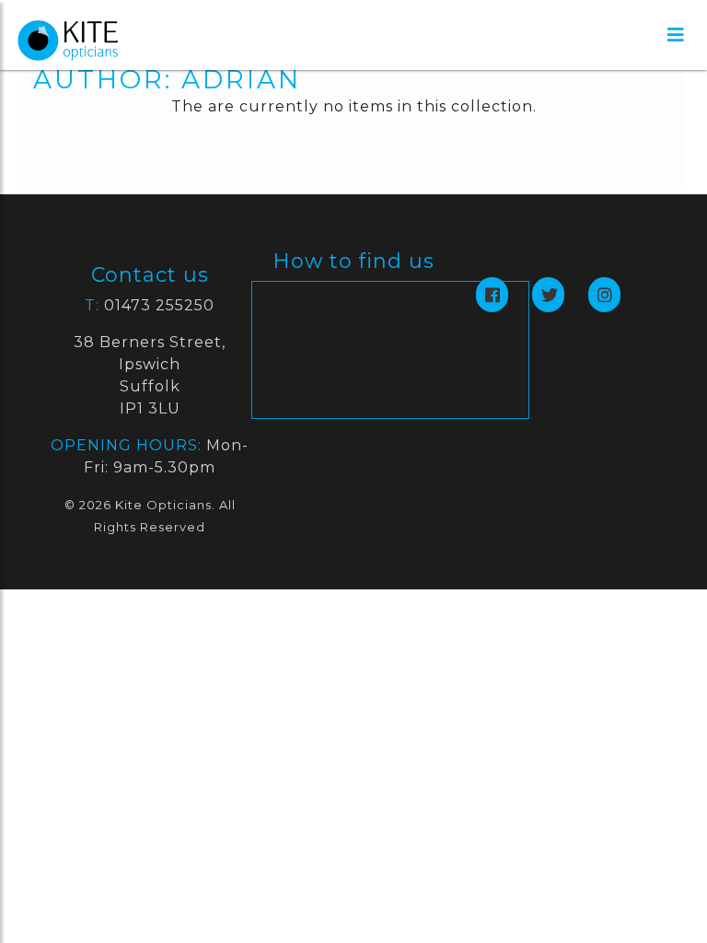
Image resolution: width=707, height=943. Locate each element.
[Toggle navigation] (675, 35)
